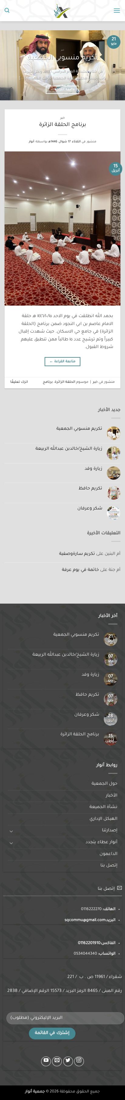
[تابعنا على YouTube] (46, 1061)
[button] (116, 10)
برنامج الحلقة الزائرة (62, 125)
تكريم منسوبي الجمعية (62, 58)
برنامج (48, 382)
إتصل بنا (108, 865)
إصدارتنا (109, 830)
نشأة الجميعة (103, 807)
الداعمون (108, 854)
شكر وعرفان (89, 508)
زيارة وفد (93, 469)
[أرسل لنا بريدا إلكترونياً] (57, 1061)
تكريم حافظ (90, 488)
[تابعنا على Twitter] (68, 1061)
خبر (62, 118)
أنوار (31, 142)
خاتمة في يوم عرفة (80, 570)
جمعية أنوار (35, 1092)
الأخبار (111, 796)
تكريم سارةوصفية (77, 554)
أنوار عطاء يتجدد (101, 842)
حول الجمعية (104, 784)
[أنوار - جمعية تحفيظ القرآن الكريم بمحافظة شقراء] (63, 10)
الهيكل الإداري (103, 819)
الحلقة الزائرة (65, 382)
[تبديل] (11, 831)
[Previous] (115, 65)
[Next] (5, 65)
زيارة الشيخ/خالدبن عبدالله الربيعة (68, 449)
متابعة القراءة (62, 89)
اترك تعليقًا (19, 382)
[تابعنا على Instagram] (79, 1061)
